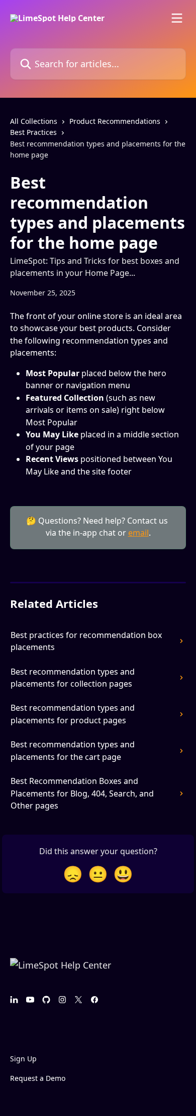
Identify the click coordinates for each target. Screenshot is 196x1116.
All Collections (33, 121)
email (138, 532)
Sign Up (23, 1058)
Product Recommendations (114, 121)
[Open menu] (177, 18)
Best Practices (33, 132)
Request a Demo (37, 1078)
